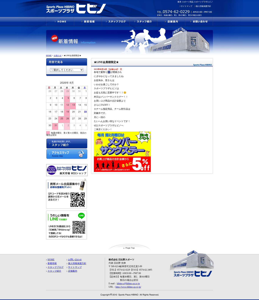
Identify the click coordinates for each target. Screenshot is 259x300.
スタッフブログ (56, 267)
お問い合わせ (75, 259)
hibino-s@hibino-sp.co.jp (128, 283)
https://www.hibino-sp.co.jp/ (128, 287)
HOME (51, 259)
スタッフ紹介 (54, 271)
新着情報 (52, 263)
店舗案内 (72, 271)
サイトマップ (186, 6)
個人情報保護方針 (203, 6)
